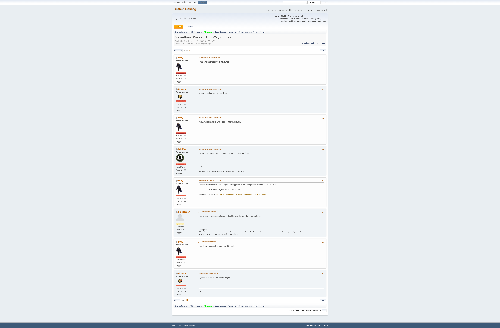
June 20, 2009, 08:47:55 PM (207, 212)
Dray (180, 57)
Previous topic (308, 43)
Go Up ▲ (325, 325)
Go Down (178, 51)
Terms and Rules (314, 325)
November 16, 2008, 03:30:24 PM (210, 89)
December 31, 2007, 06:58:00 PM (209, 58)
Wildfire (182, 149)
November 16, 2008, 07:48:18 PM (210, 149)
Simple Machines (189, 325)
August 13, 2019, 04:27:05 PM (208, 273)
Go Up (176, 300)
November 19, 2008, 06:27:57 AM (210, 180)
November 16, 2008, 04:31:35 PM (210, 118)
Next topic (320, 43)
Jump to (291, 310)
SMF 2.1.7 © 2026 (177, 325)
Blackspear (184, 211)
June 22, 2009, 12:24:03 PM (207, 242)
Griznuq (182, 89)
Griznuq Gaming (184, 9)
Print (323, 51)
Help (306, 325)
